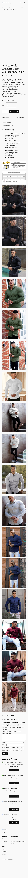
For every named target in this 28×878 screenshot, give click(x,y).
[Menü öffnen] (16, 3)
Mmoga (9, 3)
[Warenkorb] (24, 3)
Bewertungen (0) (8, 125)
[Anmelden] (20, 3)
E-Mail (4, 745)
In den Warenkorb (14, 111)
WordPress (10, 859)
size (3, 105)
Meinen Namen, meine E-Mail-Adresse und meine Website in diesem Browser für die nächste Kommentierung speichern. (13, 749)
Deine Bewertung (7, 731)
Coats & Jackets (13, 7)
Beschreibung (7, 122)
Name (4, 742)
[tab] (14, 122)
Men (8, 7)
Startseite (4, 7)
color (3, 100)
